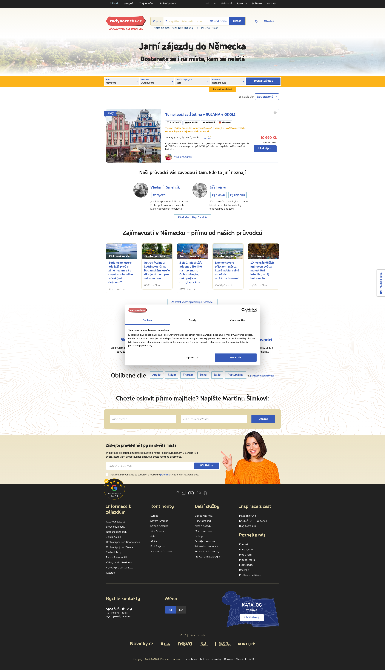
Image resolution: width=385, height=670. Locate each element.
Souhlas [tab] (147, 320)
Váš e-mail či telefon (193, 415)
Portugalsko (235, 374)
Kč (170, 609)
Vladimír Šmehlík (183, 156)
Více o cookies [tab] (237, 320)
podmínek (165, 474)
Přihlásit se (206, 465)
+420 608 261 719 (182, 27)
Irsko (203, 374)
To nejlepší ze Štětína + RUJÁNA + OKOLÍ (200, 115)
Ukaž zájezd (265, 148)
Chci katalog (251, 617)
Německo (226, 123)
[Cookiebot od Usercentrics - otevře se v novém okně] (244, 310)
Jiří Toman (218, 187)
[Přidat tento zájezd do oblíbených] (275, 112)
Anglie (156, 374)
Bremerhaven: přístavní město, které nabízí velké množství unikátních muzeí (227, 270)
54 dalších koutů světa (262, 375)
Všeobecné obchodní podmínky (203, 659)
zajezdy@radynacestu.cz (119, 616)
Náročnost (207, 138)
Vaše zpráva (118, 415)
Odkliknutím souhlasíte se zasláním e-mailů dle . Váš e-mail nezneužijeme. (154, 474)
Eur (181, 609)
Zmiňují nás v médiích (192, 635)
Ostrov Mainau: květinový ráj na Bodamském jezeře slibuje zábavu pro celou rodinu (157, 270)
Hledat (237, 21)
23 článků (218, 195)
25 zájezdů (237, 195)
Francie (188, 374)
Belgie (172, 374)
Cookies (228, 659)
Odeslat (263, 419)
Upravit (190, 357)
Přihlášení (269, 21)
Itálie (217, 374)
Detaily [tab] (192, 320)
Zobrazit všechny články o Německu (192, 302)
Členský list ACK (245, 659)
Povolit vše (235, 357)
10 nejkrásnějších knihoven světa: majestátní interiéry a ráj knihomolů (262, 270)
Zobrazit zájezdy (263, 81)
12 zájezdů (160, 195)
